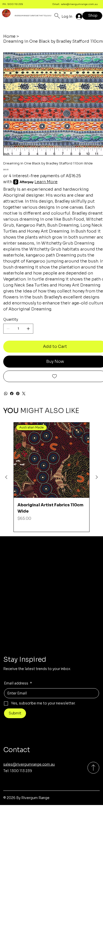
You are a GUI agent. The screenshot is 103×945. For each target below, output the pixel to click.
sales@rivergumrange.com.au (79, 4)
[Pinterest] (17, 393)
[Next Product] (97, 477)
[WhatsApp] (5, 393)
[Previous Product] (6, 477)
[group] (51, 477)
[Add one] (28, 329)
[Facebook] (11, 393)
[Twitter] (23, 393)
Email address (18, 683)
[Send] (93, 768)
